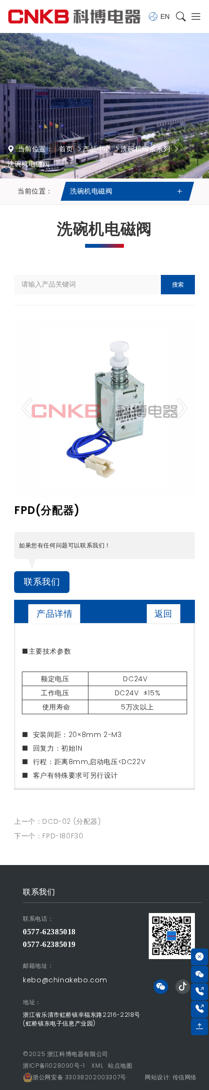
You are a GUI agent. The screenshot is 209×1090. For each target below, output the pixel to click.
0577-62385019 (49, 944)
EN (165, 16)
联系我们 (42, 582)
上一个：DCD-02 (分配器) (57, 821)
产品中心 (97, 149)
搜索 (178, 284)
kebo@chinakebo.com (65, 980)
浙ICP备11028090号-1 (54, 1065)
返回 (164, 614)
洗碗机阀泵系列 (145, 149)
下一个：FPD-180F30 (48, 836)
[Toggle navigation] (193, 16)
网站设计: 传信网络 (171, 1077)
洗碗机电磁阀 (28, 164)
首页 (66, 149)
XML (97, 1065)
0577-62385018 (49, 932)
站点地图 (120, 1065)
